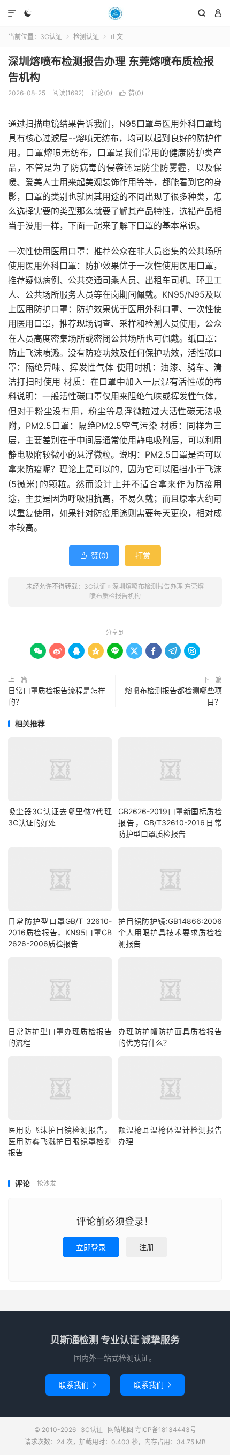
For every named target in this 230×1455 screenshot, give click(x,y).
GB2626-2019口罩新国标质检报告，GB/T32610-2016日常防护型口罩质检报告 (170, 822)
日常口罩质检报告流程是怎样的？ (56, 696)
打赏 (142, 555)
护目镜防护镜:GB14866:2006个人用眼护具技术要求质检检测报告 (170, 932)
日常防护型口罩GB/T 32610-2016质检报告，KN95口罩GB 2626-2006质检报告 (60, 932)
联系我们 (77, 1384)
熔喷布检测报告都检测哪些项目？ (173, 696)
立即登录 (91, 1247)
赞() (131, 93)
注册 (146, 1247)
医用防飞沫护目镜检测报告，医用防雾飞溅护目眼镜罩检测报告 (60, 1141)
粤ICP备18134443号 (165, 1430)
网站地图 (120, 1430)
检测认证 (86, 37)
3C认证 (115, 13)
